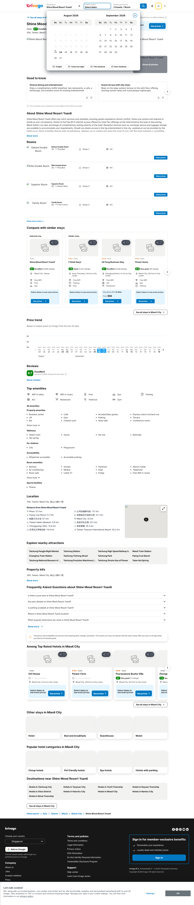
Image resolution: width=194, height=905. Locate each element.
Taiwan (54, 813)
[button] (64, 6)
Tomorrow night (77, 67)
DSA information (74, 853)
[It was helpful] (87, 97)
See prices (156, 26)
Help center (72, 872)
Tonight (59, 67)
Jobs (7, 871)
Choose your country (15, 836)
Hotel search (33, 813)
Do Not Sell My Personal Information (84, 857)
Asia (45, 813)
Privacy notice (74, 849)
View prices (161, 157)
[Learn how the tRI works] (66, 374)
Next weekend (120, 67)
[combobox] (64, 6)
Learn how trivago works (78, 876)
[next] (135, 15)
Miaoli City (76, 813)
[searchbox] (64, 7)
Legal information (75, 845)
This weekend (99, 67)
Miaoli (65, 813)
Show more (32, 136)
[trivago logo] (35, 6)
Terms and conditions (77, 840)
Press (7, 879)
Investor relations (13, 875)
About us (9, 867)
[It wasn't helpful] (91, 97)
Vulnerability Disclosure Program (82, 861)
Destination (51, 4)
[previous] (35, 350)
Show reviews (33, 380)
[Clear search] (79, 6)
